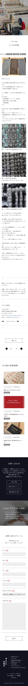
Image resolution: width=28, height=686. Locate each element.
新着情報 (18, 675)
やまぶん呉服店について (11, 675)
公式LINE (23, 291)
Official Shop (11, 321)
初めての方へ (13, 673)
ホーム (8, 673)
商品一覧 (18, 673)
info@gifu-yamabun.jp (12, 317)
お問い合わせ (14, 677)
